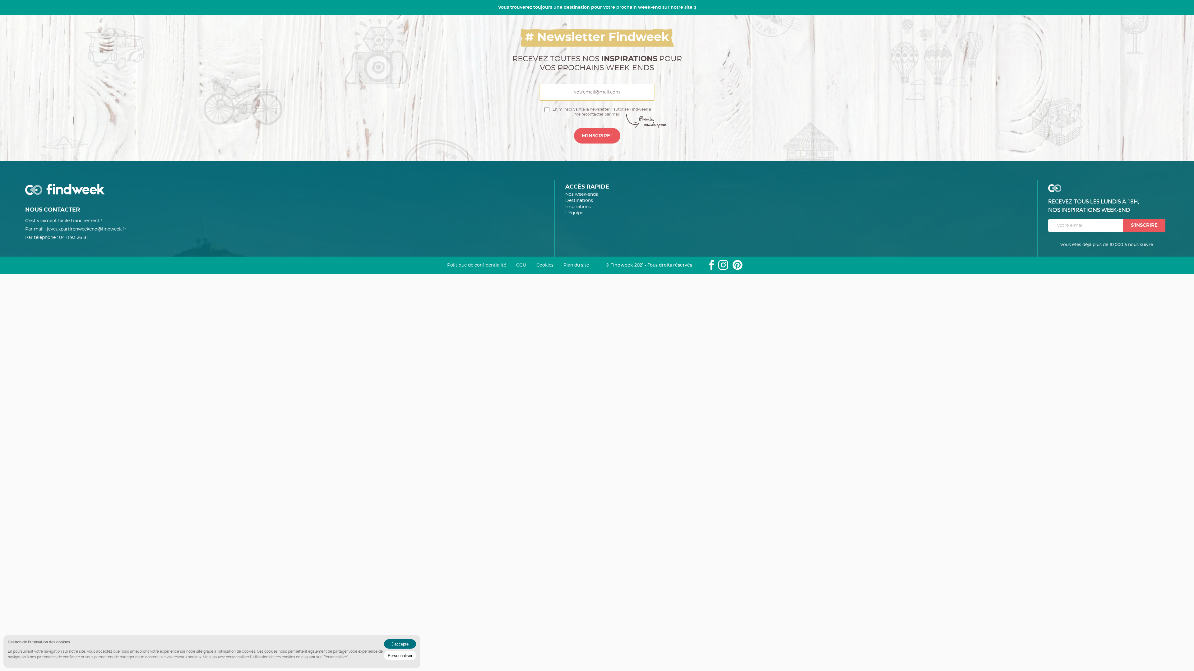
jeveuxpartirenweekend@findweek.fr (86, 229)
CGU (521, 265)
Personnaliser (400, 655)
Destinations (579, 201)
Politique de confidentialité (476, 265)
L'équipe (574, 213)
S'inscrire (1144, 225)
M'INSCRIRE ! (597, 136)
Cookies (544, 265)
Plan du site (576, 265)
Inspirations (578, 207)
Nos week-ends (581, 194)
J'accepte (400, 644)
